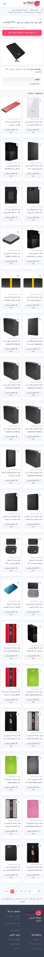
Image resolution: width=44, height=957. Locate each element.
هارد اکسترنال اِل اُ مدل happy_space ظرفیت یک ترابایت (33, 782)
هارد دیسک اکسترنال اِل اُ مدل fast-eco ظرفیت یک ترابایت (11, 738)
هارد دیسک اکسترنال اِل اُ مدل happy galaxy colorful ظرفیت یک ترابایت (11, 782)
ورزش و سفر (36, 948)
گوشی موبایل (15, 943)
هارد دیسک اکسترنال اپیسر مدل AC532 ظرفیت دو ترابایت (33, 125)
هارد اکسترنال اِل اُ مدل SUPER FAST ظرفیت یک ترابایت (11, 870)
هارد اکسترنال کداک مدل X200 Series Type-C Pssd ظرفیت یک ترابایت (11, 300)
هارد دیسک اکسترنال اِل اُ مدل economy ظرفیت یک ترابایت (33, 870)
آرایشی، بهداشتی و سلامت (13, 917)
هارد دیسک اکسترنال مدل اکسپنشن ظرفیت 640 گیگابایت (34, 168)
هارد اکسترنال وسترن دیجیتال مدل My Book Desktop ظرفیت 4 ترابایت (33, 651)
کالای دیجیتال (34, 10)
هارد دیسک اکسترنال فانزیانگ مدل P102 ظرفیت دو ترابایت (11, 607)
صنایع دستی (15, 930)
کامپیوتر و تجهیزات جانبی (19, 10)
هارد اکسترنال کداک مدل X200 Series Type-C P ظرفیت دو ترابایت (34, 300)
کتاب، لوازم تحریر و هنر (13, 924)
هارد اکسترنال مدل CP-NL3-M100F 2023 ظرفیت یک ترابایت (11, 212)
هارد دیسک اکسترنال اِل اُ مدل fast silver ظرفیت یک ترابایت (33, 738)
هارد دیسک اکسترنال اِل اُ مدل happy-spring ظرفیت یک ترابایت (33, 694)
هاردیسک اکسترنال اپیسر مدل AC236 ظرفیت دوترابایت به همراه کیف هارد (33, 607)
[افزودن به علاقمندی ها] (40, 100)
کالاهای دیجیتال (14, 939)
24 (39, 891)
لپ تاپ (17, 948)
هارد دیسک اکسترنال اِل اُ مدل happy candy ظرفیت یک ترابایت (33, 826)
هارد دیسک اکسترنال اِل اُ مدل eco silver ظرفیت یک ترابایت (11, 826)
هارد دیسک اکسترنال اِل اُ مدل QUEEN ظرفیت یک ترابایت (12, 651)
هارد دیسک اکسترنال (14, 12)
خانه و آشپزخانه (35, 943)
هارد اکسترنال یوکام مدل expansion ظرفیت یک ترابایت (34, 344)
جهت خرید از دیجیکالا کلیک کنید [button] (20, 32)
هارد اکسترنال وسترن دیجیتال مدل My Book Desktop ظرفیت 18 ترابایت (11, 168)
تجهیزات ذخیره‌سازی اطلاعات (32, 12)
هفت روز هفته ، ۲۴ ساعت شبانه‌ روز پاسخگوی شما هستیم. (20, 900)
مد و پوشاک (36, 939)
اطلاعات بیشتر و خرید (31, 131)
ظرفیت (37, 79)
